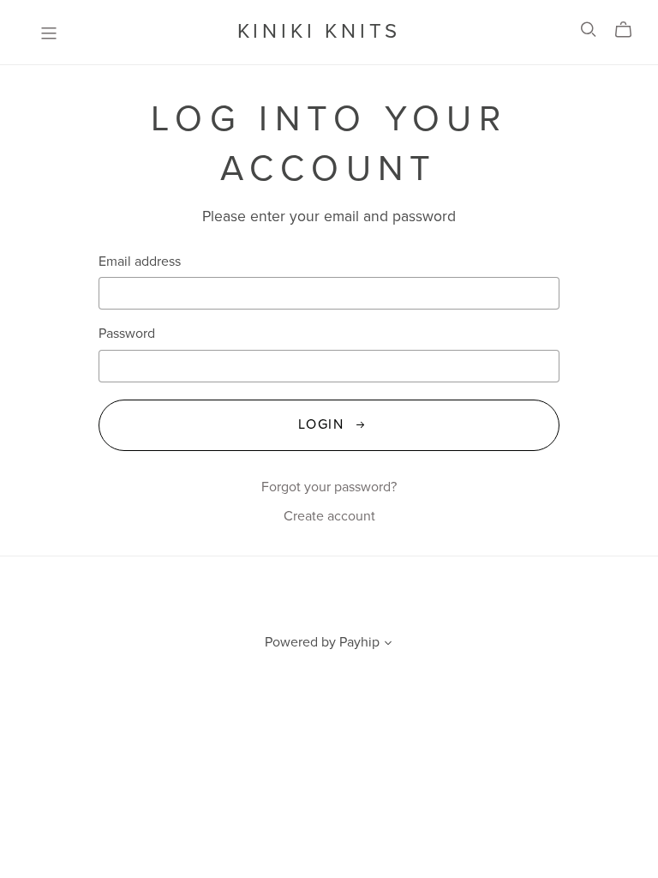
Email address (140, 262)
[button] (388, 645)
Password (127, 334)
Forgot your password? (329, 487)
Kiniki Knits (319, 31)
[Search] (588, 29)
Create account (329, 516)
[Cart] (630, 30)
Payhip (359, 642)
